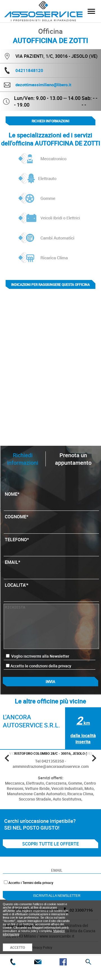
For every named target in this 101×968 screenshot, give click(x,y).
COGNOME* (16, 517)
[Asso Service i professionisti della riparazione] (91, 11)
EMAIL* (12, 562)
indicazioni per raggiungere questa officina (50, 284)
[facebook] (63, 961)
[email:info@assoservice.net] (37, 961)
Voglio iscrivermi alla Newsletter (39, 656)
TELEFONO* (17, 539)
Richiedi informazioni (50, 121)
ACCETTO (17, 947)
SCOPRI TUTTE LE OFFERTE (50, 844)
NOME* (12, 494)
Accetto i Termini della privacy (30, 882)
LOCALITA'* (16, 585)
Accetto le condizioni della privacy (40, 666)
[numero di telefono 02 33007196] (12, 961)
